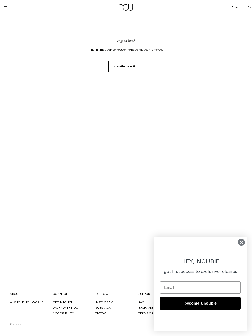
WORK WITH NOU (65, 307)
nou (20, 324)
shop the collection (126, 66)
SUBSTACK (103, 307)
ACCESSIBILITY (63, 313)
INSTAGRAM (104, 302)
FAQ (141, 302)
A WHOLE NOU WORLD (27, 302)
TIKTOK (100, 313)
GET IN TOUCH (63, 302)
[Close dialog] (241, 242)
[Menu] (5, 7)
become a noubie (200, 303)
